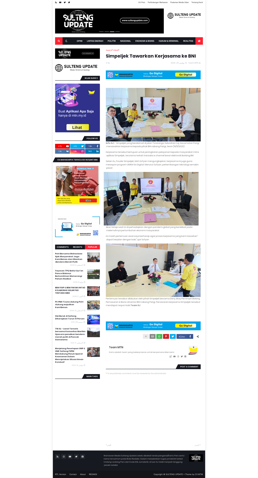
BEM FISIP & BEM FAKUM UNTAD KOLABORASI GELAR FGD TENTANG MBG (70, 290)
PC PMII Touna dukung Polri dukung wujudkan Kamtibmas (69, 305)
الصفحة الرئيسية (112, 49)
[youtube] (174, 356)
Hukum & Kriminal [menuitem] (169, 41)
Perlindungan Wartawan (158, 2)
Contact (73, 474)
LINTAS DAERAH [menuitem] (95, 41)
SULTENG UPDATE (174, 474)
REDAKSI (93, 474)
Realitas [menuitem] (188, 41)
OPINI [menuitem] (79, 41)
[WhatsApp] (159, 336)
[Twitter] (173, 336)
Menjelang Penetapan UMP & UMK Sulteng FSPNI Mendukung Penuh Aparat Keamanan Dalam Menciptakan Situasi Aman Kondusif (70, 355)
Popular (92, 247)
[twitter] (182, 356)
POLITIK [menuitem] (112, 41)
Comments (63, 247)
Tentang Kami (197, 2)
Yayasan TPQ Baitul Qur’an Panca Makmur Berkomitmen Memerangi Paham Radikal (69, 274)
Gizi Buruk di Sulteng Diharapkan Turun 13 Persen (70, 317)
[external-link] (171, 356)
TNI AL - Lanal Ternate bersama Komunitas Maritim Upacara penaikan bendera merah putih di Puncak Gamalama (70, 334)
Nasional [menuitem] (125, 41)
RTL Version (60, 474)
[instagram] (178, 356)
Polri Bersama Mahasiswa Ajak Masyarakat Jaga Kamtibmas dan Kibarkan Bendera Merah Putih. (68, 257)
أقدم (109, 445)
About (83, 474)
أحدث (197, 445)
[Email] (153, 336)
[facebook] (185, 356)
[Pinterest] (166, 336)
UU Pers (141, 2)
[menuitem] (199, 41)
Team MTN (116, 347)
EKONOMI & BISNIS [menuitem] (144, 41)
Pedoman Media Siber (179, 2)
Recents (77, 247)
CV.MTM (199, 474)
